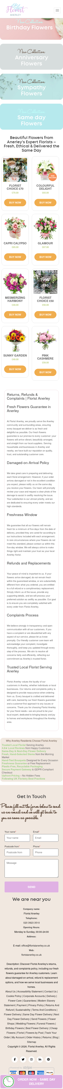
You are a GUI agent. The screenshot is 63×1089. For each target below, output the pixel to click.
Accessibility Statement (30, 991)
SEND (31, 887)
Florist (20, 1032)
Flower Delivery (12, 1014)
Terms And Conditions (44, 1009)
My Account (18, 1037)
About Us (10, 991)
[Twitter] (23, 1059)
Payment (21, 1005)
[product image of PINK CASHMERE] (45, 340)
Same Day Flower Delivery (37, 1014)
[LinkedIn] (40, 1059)
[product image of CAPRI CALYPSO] (15, 227)
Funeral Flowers (46, 1023)
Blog (55, 1037)
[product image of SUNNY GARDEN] (15, 340)
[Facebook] (15, 1059)
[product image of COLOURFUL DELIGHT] (45, 170)
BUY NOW (15, 202)
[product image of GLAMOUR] (45, 227)
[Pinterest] (48, 1059)
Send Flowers (38, 1019)
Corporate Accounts (34, 996)
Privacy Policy (36, 1005)
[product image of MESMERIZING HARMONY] (15, 282)
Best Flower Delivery (37, 1028)
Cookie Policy (13, 996)
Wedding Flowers (25, 1023)
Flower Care (15, 1000)
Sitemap (31, 1042)
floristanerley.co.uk (31, 954)
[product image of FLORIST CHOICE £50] (45, 282)
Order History (33, 1037)
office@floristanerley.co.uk (35, 945)
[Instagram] (31, 1059)
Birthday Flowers (15, 1028)
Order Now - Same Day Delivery (36, 1081)
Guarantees (29, 1000)
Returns (47, 1037)
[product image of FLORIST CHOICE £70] (15, 170)
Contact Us (50, 991)
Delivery (51, 996)
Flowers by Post (34, 1032)
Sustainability (23, 1009)
